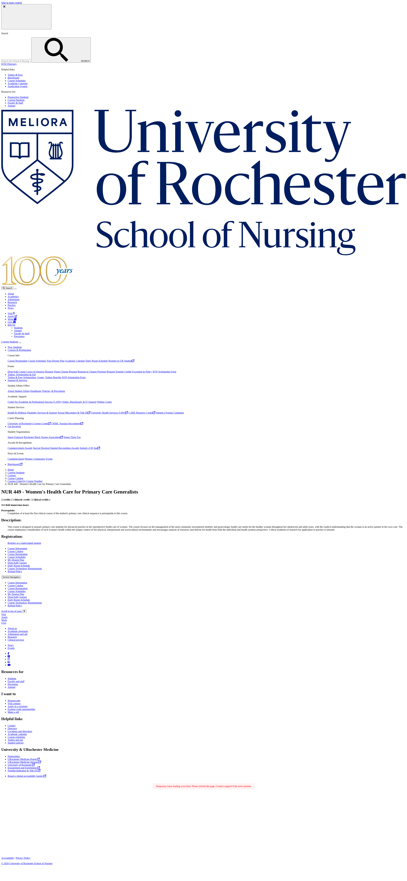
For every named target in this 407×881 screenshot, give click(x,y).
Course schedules (16, 737)
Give (10, 322)
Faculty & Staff (15, 103)
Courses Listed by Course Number (25, 481)
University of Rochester (20, 765)
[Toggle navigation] (15, 288)
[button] (9, 64)
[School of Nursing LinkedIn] (9, 662)
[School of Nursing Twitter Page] (9, 656)
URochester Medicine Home (22, 759)
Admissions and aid (17, 634)
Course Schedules (17, 80)
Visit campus (14, 703)
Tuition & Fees (15, 75)
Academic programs (18, 631)
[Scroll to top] (24, 611)
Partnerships (14, 756)
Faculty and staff (16, 681)
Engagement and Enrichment (22, 767)
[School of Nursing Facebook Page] (8, 653)
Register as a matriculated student (24, 543)
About (11, 293)
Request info (14, 700)
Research (12, 302)
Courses (12, 475)
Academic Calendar (18, 83)
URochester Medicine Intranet (23, 762)
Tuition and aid (15, 740)
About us (12, 628)
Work (11, 319)
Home (11, 469)
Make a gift (13, 712)
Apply (11, 316)
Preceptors (19, 336)
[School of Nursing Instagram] (9, 659)
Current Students (16, 100)
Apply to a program (17, 706)
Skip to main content (11, 2)
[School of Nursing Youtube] (9, 665)
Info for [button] (11, 325)
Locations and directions (20, 731)
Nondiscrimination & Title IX (23, 770)
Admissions (13, 299)
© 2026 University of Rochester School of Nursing (26, 863)
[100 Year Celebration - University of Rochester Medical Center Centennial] (36, 285)
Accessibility (7, 858)
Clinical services (16, 639)
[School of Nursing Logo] (203, 254)
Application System (17, 86)
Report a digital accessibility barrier (26, 776)
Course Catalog (15, 478)
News (11, 308)
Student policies (16, 742)
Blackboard (13, 77)
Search (8, 288)
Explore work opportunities (21, 709)
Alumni (11, 105)
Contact (11, 725)
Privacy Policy (23, 858)
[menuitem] (207, 548)
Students (18, 327)
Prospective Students (18, 97)
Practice (12, 305)
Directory (12, 728)
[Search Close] (26, 16)
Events (11, 648)
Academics (13, 296)
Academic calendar (17, 734)
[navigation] (13, 611)
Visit (10, 313)
